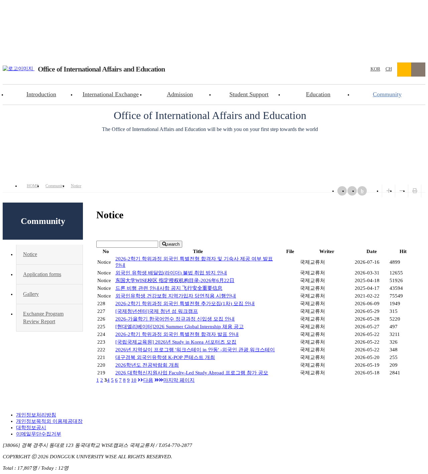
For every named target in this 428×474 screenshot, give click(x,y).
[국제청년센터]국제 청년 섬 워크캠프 (156, 311)
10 (133, 380)
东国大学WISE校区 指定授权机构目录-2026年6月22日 (174, 280)
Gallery (31, 294)
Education (318, 94)
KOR (375, 69)
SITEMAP (418, 70)
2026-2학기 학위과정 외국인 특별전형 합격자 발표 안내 (177, 334)
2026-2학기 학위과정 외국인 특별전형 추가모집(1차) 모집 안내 (185, 303)
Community (387, 94)
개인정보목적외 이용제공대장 (49, 421)
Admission (180, 94)
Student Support (249, 94)
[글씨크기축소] (402, 191)
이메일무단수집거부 (38, 434)
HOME (33, 186)
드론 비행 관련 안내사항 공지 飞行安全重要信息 (168, 288)
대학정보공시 (31, 427)
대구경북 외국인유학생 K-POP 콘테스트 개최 (165, 357)
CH (389, 69)
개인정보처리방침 (36, 415)
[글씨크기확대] (389, 191)
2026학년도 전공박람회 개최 (147, 365)
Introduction (41, 94)
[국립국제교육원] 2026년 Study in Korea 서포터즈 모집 (175, 342)
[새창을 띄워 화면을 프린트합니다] (414, 191)
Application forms (42, 274)
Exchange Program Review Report (43, 317)
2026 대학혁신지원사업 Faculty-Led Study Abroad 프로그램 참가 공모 (191, 372)
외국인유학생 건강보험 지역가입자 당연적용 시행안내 (175, 296)
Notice (76, 186)
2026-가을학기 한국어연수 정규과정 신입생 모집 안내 (175, 319)
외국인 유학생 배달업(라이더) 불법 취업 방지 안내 (171, 272)
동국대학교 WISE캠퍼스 (404, 70)
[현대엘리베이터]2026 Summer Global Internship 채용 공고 (179, 326)
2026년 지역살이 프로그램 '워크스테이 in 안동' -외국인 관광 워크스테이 (195, 349)
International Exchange (111, 94)
